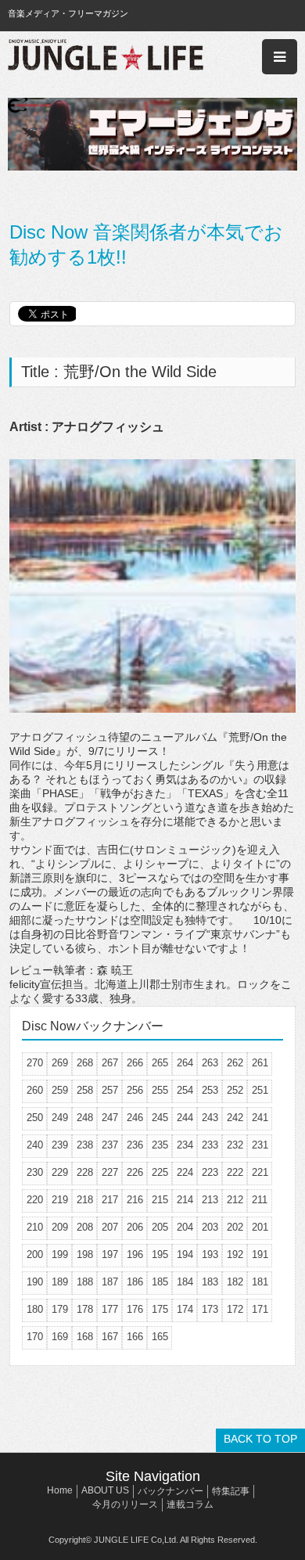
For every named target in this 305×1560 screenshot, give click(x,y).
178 (85, 1309)
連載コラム (190, 1504)
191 (260, 1254)
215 (160, 1200)
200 (35, 1254)
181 (260, 1282)
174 (185, 1309)
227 (110, 1172)
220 (35, 1200)
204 (185, 1227)
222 (235, 1172)
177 (110, 1309)
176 (135, 1309)
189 (60, 1282)
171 (260, 1309)
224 (185, 1172)
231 (260, 1145)
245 (160, 1117)
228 (85, 1172)
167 (110, 1337)
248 (85, 1117)
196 (135, 1254)
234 (185, 1145)
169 (60, 1337)
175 (160, 1309)
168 (85, 1337)
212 (235, 1200)
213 (210, 1200)
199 (60, 1254)
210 (35, 1227)
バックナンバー (170, 1491)
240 (35, 1145)
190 (35, 1282)
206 (135, 1227)
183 (210, 1282)
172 (235, 1309)
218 (85, 1200)
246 (135, 1117)
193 (210, 1254)
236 (135, 1145)
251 (260, 1090)
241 (260, 1117)
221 (260, 1172)
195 (160, 1254)
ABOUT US (105, 1490)
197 (110, 1254)
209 (60, 1227)
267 (110, 1063)
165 (160, 1337)
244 (185, 1117)
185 (160, 1282)
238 (85, 1145)
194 (185, 1254)
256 (135, 1090)
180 (35, 1309)
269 (60, 1063)
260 (35, 1090)
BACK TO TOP (260, 1438)
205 (160, 1227)
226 (135, 1172)
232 (235, 1145)
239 (60, 1145)
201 (260, 1227)
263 (210, 1063)
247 (110, 1117)
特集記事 (230, 1491)
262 (235, 1063)
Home (60, 1490)
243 (210, 1117)
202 (235, 1227)
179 (60, 1309)
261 (260, 1063)
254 (185, 1090)
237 (110, 1145)
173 (210, 1309)
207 (110, 1227)
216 (135, 1200)
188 (85, 1282)
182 (235, 1282)
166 (135, 1337)
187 (110, 1282)
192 (235, 1254)
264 (185, 1063)
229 (60, 1172)
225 (160, 1172)
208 (85, 1227)
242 (235, 1117)
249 (60, 1117)
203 (210, 1227)
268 (85, 1063)
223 (210, 1172)
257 (110, 1090)
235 (160, 1145)
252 (235, 1090)
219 (60, 1200)
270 (35, 1063)
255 (160, 1090)
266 (135, 1063)
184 (185, 1282)
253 (210, 1090)
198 (85, 1254)
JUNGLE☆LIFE (105, 56)
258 (85, 1090)
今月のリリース (125, 1504)
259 (60, 1090)
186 (135, 1282)
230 (35, 1172)
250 (35, 1117)
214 (185, 1200)
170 (35, 1337)
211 (259, 1200)
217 (110, 1200)
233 (210, 1145)
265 (160, 1063)
